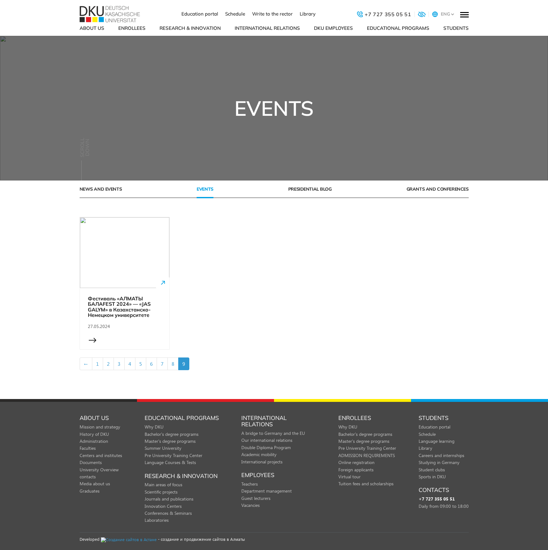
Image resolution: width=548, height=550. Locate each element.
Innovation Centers (163, 506)
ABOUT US (92, 28)
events (205, 189)
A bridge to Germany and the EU (273, 433)
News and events (101, 189)
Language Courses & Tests (170, 462)
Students (456, 28)
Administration (94, 441)
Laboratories (157, 520)
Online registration (356, 462)
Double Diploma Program (266, 447)
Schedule (235, 14)
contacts (88, 477)
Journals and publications (169, 499)
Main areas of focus (163, 484)
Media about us (95, 484)
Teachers (249, 484)
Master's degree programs (170, 441)
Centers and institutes (101, 455)
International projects (262, 462)
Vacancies (250, 505)
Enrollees (132, 28)
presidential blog (310, 189)
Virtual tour (349, 477)
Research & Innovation (190, 28)
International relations (267, 28)
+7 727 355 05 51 (437, 499)
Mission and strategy (100, 427)
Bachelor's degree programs (172, 434)
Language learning (436, 441)
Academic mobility (259, 454)
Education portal (199, 14)
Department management (266, 491)
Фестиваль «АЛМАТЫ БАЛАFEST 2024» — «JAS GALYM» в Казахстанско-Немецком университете (119, 307)
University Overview (99, 470)
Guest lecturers (256, 498)
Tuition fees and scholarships (366, 484)
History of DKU (94, 434)
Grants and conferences (438, 189)
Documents (91, 462)
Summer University (163, 448)
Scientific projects (161, 492)
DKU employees (333, 28)
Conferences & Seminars (168, 513)
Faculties (88, 448)
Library (308, 14)
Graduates (90, 491)
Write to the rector (272, 14)
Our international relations (266, 440)
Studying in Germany (439, 462)
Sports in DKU (432, 477)
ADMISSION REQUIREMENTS (366, 455)
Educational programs (398, 28)
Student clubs (432, 470)
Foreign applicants (356, 470)
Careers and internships (441, 455)
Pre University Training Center (173, 455)
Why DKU (154, 427)
